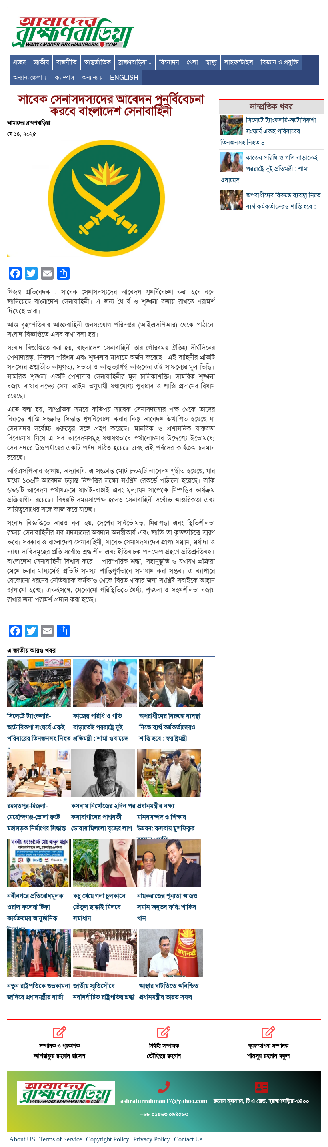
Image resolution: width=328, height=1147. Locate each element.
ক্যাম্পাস (64, 78)
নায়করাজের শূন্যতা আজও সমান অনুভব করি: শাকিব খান (167, 907)
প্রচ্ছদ (19, 62)
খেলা (192, 62)
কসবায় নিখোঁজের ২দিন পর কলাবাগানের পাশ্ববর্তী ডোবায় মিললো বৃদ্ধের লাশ (103, 817)
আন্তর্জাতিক (97, 62)
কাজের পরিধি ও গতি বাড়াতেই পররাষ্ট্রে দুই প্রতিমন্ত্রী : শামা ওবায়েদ (100, 727)
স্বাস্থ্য (211, 62)
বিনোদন (169, 62)
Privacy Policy (151, 1139)
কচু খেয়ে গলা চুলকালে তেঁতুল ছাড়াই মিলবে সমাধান (99, 907)
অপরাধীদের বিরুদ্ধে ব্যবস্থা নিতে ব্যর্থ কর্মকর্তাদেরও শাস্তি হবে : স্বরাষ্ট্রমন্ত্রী (169, 727)
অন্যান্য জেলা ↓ (30, 78)
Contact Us (188, 1139)
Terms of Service (60, 1139)
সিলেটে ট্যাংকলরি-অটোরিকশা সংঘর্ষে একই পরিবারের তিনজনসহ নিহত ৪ (268, 131)
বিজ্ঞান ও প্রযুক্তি (279, 62)
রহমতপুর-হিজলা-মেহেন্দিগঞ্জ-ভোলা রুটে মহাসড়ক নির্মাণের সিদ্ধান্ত (36, 817)
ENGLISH (124, 78)
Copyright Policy (107, 1139)
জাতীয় (41, 62)
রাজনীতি (66, 62)
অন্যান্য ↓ (92, 78)
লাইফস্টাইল (238, 62)
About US (22, 1139)
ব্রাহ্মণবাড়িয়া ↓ (135, 62)
